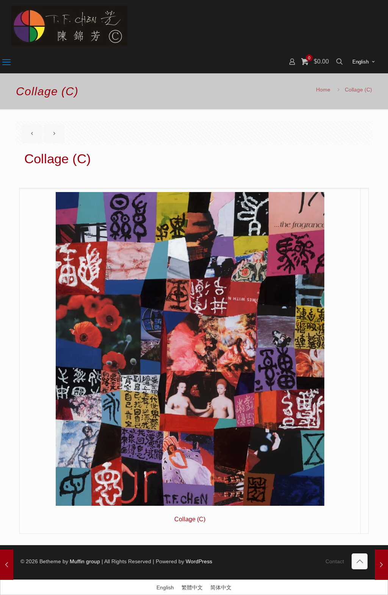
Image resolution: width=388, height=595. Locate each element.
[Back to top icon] (360, 561)
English (360, 62)
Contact (334, 561)
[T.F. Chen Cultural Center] (69, 25)
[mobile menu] (6, 62)
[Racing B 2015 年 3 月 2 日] (381, 565)
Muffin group (85, 561)
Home (323, 90)
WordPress (199, 561)
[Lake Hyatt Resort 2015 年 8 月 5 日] (6, 565)
